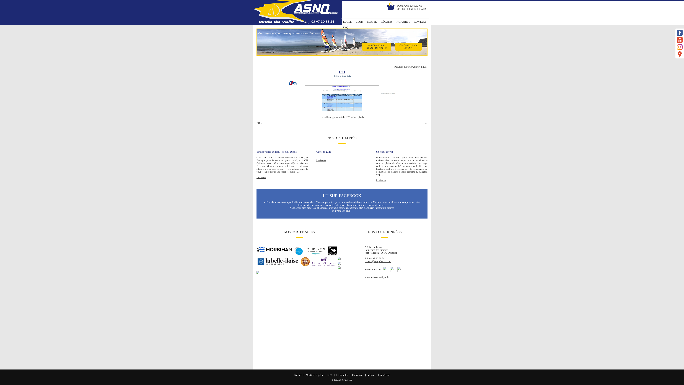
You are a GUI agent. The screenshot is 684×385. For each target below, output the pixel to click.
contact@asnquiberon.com (378, 261)
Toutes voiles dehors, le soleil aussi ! (276, 151)
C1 (426, 123)
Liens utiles (342, 375)
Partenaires (357, 375)
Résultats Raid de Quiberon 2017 (409, 66)
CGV (329, 375)
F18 (258, 123)
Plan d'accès (384, 375)
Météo (370, 375)
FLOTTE (372, 21)
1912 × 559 (351, 117)
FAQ (345, 27)
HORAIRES (403, 21)
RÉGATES (386, 21)
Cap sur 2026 (323, 151)
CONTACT (420, 21)
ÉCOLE (347, 21)
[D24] (342, 111)
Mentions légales (314, 375)
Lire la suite (261, 177)
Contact (298, 375)
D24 (342, 72)
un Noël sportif (384, 151)
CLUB (359, 21)
